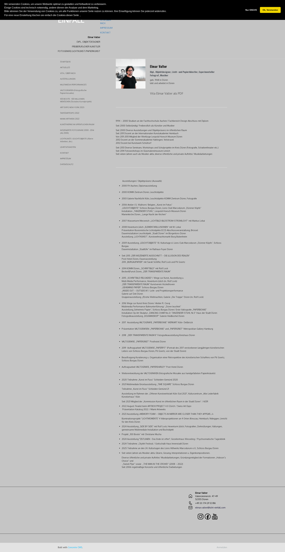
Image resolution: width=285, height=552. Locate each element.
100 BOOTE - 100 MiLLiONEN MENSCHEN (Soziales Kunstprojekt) (76, 100)
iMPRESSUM (65, 158)
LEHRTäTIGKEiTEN (68, 147)
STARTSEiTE (65, 62)
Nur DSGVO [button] (251, 10)
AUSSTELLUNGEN (67, 79)
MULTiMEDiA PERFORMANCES (73, 84)
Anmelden (222, 547)
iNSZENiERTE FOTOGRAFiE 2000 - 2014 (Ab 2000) (77, 131)
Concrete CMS (75, 547)
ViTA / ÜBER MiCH (68, 73)
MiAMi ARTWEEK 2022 (69, 119)
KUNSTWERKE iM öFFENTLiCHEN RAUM (77, 124)
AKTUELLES (65, 67)
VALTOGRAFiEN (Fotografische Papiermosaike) (73, 91)
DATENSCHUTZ (66, 164)
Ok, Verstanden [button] (270, 10)
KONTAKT (64, 153)
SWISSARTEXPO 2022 (69, 113)
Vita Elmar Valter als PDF (166, 93)
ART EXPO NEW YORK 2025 (72, 107)
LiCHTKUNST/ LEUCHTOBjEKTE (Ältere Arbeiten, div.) (76, 140)
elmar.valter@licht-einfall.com (210, 507)
